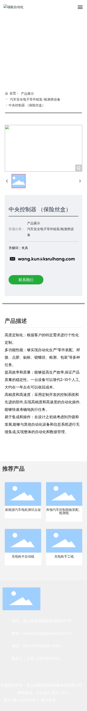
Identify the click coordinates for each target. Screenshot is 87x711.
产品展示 (27, 93)
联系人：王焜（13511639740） (37, 659)
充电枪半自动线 (23, 556)
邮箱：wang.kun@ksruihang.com (42, 633)
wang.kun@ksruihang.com (46, 259)
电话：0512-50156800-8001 (36, 646)
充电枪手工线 (64, 556)
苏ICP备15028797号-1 (21, 700)
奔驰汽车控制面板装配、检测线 (64, 511)
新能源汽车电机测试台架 (23, 510)
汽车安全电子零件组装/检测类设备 (35, 99)
